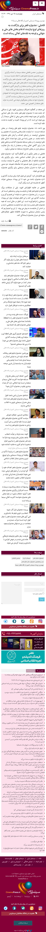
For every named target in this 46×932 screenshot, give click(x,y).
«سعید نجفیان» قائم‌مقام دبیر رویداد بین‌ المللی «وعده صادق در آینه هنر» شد (24, 817)
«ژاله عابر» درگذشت (37, 841)
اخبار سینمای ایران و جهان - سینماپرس (23, 887)
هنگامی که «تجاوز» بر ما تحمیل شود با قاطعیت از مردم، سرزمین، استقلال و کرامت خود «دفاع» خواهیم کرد (24, 693)
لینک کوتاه (4, 221)
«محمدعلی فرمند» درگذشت (34, 806)
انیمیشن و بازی (15, 861)
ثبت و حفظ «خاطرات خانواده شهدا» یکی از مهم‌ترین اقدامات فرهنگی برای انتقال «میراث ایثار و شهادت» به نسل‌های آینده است (23, 715)
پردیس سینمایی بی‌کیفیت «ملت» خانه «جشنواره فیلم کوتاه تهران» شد (24, 837)
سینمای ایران (37, 13)
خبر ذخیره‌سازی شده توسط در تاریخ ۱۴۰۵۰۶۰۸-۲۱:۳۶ (27, 680)
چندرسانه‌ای (17, 865)
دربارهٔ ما (27, 896)
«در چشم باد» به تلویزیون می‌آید (33, 844)
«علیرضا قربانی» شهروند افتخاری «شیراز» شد (29, 719)
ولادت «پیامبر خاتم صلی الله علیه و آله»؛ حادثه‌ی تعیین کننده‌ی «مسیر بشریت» (25, 740)
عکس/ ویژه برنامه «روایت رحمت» (33, 697)
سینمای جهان (19, 858)
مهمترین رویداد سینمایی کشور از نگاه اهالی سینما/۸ (16, 290)
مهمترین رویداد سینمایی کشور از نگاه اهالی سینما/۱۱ (16, 271)
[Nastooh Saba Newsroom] (29, 930)
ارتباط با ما (17, 896)
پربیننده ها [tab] (30, 670)
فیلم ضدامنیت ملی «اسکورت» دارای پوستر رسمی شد (27, 813)
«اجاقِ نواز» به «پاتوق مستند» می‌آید (32, 759)
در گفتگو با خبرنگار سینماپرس (26, 109)
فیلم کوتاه (39, 861)
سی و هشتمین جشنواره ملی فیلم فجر (32, 561)
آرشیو (9, 896)
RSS (37, 896)
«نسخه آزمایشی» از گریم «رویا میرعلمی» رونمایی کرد (27, 689)
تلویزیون (4, 861)
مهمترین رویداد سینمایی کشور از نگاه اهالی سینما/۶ (16, 371)
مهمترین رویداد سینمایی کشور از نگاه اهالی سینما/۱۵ (16, 410)
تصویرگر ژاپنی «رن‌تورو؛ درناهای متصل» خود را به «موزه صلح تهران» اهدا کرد (24, 849)
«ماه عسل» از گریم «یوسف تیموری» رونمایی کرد (28, 809)
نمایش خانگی (28, 861)
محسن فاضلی (16, 558)
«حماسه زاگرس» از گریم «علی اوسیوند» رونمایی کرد (27, 827)
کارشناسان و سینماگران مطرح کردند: (18, 448)
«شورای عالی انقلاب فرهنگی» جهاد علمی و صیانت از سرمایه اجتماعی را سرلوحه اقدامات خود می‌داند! (23, 684)
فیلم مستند (8, 858)
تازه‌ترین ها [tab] (40, 670)
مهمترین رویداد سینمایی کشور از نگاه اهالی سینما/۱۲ (16, 310)
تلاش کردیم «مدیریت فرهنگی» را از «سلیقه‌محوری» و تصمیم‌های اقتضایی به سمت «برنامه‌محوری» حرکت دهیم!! (24, 771)
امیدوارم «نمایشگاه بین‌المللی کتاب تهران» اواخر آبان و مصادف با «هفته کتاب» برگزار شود (25, 676)
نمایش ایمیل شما (37, 594)
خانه (40, 858)
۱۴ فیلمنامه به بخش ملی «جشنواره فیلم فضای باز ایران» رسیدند (24, 728)
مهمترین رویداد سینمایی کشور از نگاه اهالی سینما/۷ (16, 329)
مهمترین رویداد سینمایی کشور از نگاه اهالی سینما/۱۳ (16, 349)
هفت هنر (28, 865)
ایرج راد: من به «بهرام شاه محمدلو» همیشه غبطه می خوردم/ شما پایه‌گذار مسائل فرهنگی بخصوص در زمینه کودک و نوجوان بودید (24, 776)
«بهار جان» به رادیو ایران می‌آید (33, 748)
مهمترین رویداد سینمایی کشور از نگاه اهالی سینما (29, 565)
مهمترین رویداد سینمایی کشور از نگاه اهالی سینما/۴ (16, 430)
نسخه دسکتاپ (23, 923)
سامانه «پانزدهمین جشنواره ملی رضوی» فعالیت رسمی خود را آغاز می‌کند (24, 831)
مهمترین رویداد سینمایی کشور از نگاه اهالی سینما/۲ (16, 482)
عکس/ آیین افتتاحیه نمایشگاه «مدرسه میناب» (29, 781)
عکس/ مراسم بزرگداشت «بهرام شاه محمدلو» (30, 745)
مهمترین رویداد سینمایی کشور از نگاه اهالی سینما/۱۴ (16, 531)
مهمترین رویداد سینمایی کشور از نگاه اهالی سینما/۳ (16, 463)
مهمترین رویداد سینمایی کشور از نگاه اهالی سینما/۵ (16, 391)
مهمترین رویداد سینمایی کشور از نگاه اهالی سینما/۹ (16, 252)
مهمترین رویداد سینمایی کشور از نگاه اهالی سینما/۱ (16, 505)
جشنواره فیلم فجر (38, 558)
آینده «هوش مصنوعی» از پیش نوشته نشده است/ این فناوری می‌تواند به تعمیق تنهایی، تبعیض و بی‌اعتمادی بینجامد (23, 724)
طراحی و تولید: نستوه (20, 930)
